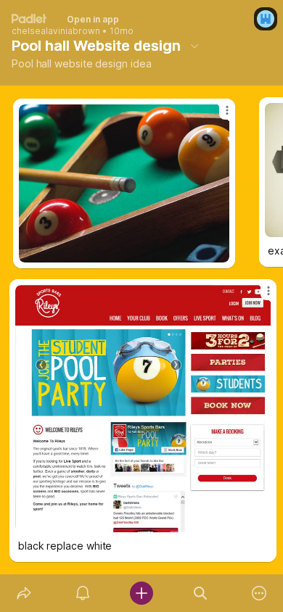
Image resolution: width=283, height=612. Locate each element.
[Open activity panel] (82, 593)
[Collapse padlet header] (194, 45)
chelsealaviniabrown (56, 31)
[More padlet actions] (259, 593)
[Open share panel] (23, 593)
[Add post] (141, 593)
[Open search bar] (200, 593)
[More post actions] (259, 296)
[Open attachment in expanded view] (143, 408)
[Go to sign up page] (265, 18)
